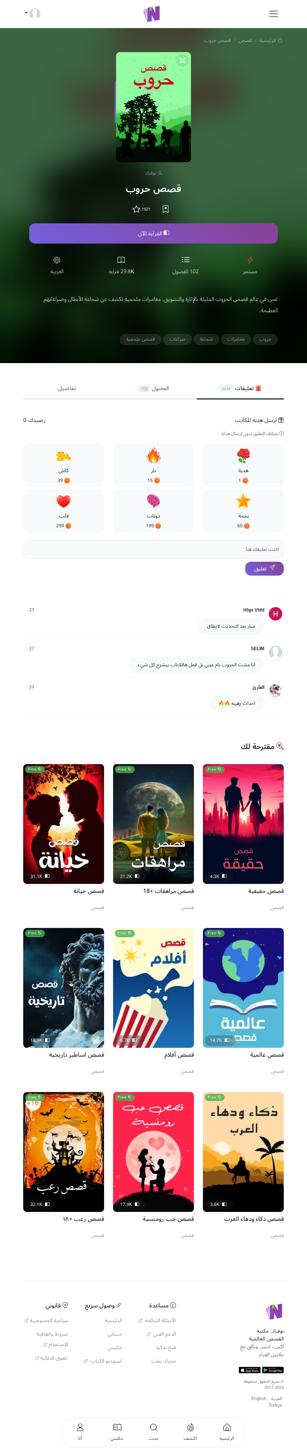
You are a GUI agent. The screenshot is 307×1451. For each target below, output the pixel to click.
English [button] (259, 1398)
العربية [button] (276, 1398)
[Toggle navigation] (274, 14)
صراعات (177, 339)
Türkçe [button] (275, 1405)
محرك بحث (164, 1361)
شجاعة (206, 339)
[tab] (240, 388)
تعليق (260, 568)
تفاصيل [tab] (67, 388)
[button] (243, 465)
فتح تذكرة (166, 1347)
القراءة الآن (150, 233)
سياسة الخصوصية (49, 1320)
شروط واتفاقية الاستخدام (52, 1339)
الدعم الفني (164, 1334)
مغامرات (236, 339)
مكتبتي (114, 1347)
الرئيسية (267, 40)
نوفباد (150, 173)
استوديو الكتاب (105, 1361)
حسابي (115, 1334)
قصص (245, 40)
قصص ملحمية (140, 339)
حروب (265, 339)
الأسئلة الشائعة (160, 1320)
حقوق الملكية (54, 1358)
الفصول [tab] (155, 388)
